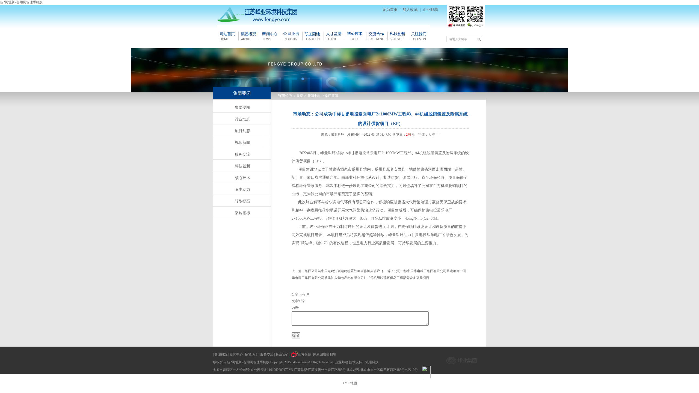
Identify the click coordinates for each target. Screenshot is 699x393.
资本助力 (242, 189)
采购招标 (242, 213)
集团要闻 (331, 96)
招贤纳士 (251, 354)
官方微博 (304, 354)
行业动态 (242, 119)
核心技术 (355, 36)
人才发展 (334, 36)
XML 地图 (349, 383)
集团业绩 (291, 36)
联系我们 (282, 354)
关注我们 (419, 36)
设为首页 (390, 10)
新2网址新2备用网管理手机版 (21, 2)
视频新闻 (242, 143)
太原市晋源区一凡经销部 (231, 370)
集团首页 (227, 36)
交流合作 (376, 36)
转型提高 (242, 201)
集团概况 (249, 36)
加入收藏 (410, 10)
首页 (300, 96)
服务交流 (242, 154)
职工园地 (313, 36)
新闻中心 (270, 36)
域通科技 (371, 362)
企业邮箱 (430, 10)
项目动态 (242, 131)
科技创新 (398, 36)
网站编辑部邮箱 (324, 354)
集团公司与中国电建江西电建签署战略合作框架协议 (342, 271)
